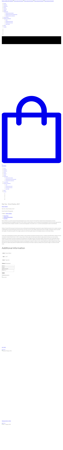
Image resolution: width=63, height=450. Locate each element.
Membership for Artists (10, 13)
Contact (5, 26)
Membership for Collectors (10, 15)
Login (6, 19)
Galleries (5, 8)
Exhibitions (6, 6)
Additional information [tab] (8, 217)
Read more (3, 349)
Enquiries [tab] (5, 218)
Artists (5, 3)
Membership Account (9, 21)
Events (5, 7)
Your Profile (8, 24)
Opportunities (6, 17)
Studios (5, 10)
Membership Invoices (9, 22)
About (5, 25)
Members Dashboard (7, 18)
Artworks (5, 4)
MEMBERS (4, 165)
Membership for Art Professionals (11, 14)
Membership (6, 11)
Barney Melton (5, 206)
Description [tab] (6, 215)
